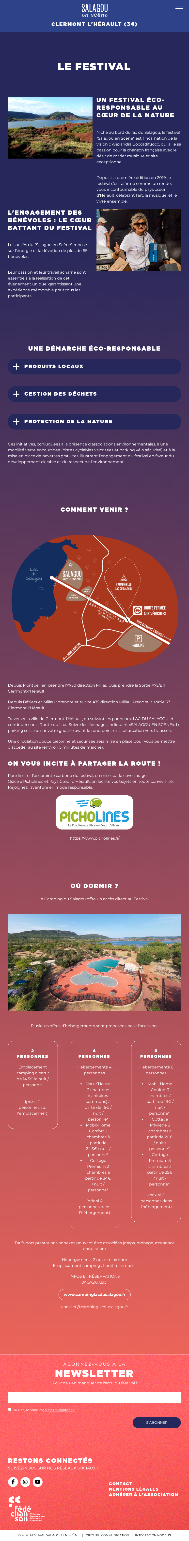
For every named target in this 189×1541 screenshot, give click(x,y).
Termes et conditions (58, 1410)
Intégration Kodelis (153, 1535)
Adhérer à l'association (143, 1495)
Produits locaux (54, 366)
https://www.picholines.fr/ (94, 838)
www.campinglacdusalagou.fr (95, 1294)
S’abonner (156, 1422)
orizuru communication (107, 1535)
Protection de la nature (68, 421)
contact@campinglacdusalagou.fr (94, 1306)
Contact (121, 1484)
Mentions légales (134, 1489)
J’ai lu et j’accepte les (42, 1410)
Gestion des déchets (60, 394)
